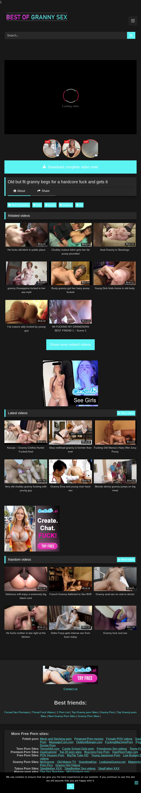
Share (45, 190)
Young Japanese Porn (105, 755)
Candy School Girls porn (78, 748)
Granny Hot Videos (67, 765)
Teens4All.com (49, 748)
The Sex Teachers (52, 771)
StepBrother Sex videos (80, 768)
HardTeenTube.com (125, 752)
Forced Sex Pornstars (17, 712)
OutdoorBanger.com (89, 742)
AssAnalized (48, 752)
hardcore (67, 205)
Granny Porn (107, 712)
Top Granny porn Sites (85, 712)
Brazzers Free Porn (97, 752)
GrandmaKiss (88, 762)
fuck (38, 205)
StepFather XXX (109, 768)
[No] (136, 783)
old (80, 205)
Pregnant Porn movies (88, 738)
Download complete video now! (72, 167)
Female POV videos (119, 738)
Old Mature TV (66, 762)
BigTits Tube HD (77, 755)
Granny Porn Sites (88, 716)
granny (51, 205)
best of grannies (20, 205)
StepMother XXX (51, 768)
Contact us (70, 689)
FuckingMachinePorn (119, 742)
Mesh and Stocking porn (56, 738)
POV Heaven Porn (52, 755)
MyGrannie (47, 762)
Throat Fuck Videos (43, 712)
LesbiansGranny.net (112, 762)
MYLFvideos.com (77, 771)
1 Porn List (63, 712)
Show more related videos (70, 344)
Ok (70, 786)
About (21, 190)
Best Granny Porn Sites (62, 716)
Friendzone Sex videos (112, 748)
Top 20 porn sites (70, 752)
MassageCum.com (61, 742)
